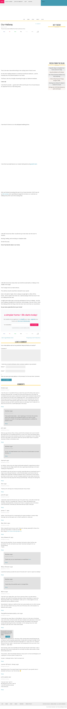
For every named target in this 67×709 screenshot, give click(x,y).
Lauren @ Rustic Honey (8, 664)
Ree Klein (4, 523)
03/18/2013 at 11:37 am (5, 568)
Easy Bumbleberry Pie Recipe (57, 72)
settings (2, 634)
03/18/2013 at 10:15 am (5, 593)
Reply (2, 406)
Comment (4, 348)
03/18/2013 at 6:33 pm (5, 485)
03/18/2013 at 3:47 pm (5, 512)
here (10, 453)
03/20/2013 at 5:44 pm (9, 581)
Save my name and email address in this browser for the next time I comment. (20, 376)
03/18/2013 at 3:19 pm (5, 539)
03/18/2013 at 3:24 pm (5, 525)
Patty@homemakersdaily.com (10, 613)
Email (3, 371)
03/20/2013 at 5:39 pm (9, 448)
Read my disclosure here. (20, 28)
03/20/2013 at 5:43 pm (9, 556)
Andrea (7, 411)
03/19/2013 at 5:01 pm (5, 462)
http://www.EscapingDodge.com (14, 531)
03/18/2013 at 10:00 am (5, 615)
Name (3, 366)
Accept (8, 636)
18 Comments (38, 23)
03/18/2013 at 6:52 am (5, 666)
